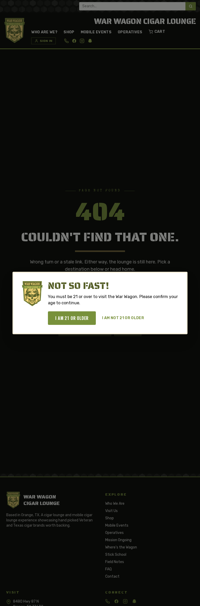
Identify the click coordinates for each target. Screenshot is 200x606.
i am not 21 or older (123, 318)
